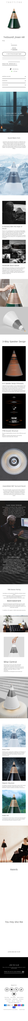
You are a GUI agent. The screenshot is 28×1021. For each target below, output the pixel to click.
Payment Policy (18, 1001)
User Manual (21, 999)
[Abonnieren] (23, 971)
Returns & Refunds (20, 997)
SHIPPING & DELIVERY (6, 76)
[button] (14, 58)
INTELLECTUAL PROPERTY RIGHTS (14, 1002)
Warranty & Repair (8, 999)
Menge (3, 40)
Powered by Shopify (22, 1009)
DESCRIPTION (4, 80)
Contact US (8, 1001)
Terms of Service (13, 997)
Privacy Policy (7, 997)
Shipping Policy (15, 999)
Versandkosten (14, 49)
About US (13, 1001)
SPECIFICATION (5, 85)
